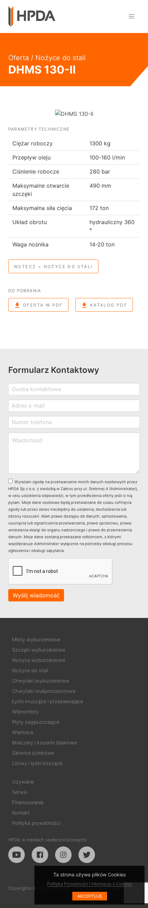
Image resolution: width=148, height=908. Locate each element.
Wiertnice (22, 732)
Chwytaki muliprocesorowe (43, 691)
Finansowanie (27, 802)
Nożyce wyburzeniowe (38, 660)
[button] (131, 16)
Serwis (20, 792)
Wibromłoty (25, 712)
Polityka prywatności (36, 823)
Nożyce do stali (60, 58)
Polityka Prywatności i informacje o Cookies (89, 883)
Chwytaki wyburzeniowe (40, 681)
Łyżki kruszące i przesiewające (47, 701)
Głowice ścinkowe (33, 753)
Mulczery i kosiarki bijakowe (44, 742)
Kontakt (21, 813)
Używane (23, 782)
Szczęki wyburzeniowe (38, 650)
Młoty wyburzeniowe (36, 639)
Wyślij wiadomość (36, 595)
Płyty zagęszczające (35, 722)
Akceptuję (89, 896)
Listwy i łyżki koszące (37, 763)
